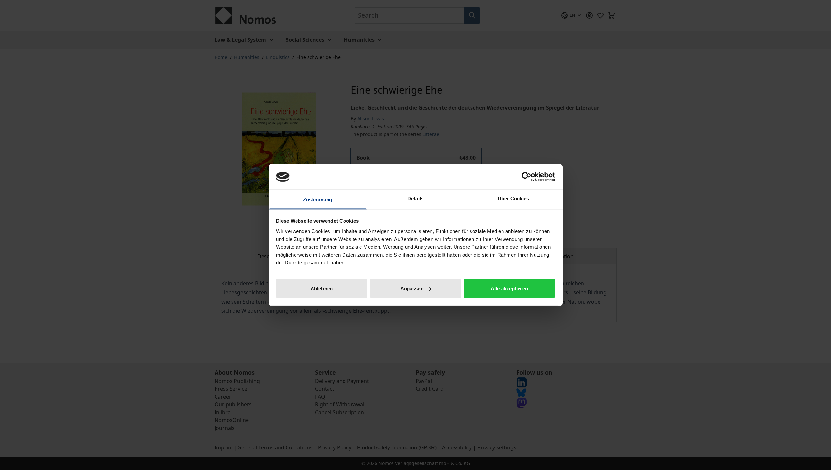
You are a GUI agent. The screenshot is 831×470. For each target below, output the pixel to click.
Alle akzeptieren (509, 288)
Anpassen (411, 288)
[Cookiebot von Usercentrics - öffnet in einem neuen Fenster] (526, 177)
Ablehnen (322, 288)
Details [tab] (415, 198)
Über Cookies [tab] (513, 198)
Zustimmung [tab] (317, 199)
